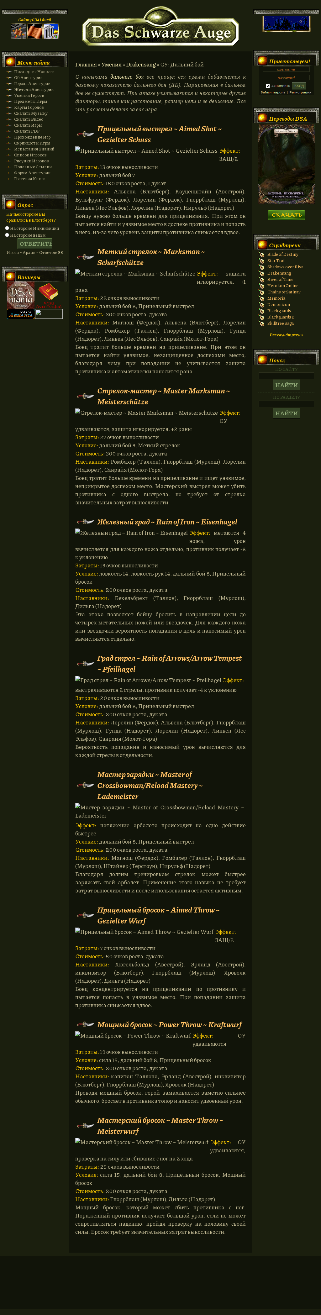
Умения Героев (29, 95)
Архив (29, 252)
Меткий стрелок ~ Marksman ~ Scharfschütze (151, 257)
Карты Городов (29, 107)
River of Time (280, 279)
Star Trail (276, 260)
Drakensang (141, 64)
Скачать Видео (28, 119)
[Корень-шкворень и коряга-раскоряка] (286, 202)
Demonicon (278, 304)
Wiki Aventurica (49, 295)
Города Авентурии (32, 83)
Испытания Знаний (34, 149)
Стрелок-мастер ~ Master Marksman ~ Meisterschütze (163, 396)
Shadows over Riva (285, 267)
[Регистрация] (35, 37)
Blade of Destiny (282, 254)
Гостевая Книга (29, 178)
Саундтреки (285, 245)
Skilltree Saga (280, 323)
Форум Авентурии (32, 173)
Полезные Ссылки (33, 167)
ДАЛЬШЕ (286, 213)
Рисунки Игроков (31, 161)
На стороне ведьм (28, 235)
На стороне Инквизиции (34, 228)
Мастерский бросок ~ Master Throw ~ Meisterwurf (160, 1125)
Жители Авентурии (34, 89)
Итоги (13, 252)
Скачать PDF (26, 131)
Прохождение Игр (32, 137)
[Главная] (18, 37)
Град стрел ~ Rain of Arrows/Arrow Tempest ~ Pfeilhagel (169, 663)
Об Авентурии (28, 77)
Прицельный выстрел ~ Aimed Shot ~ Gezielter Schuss (159, 134)
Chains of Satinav (284, 292)
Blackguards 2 (280, 317)
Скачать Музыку (31, 113)
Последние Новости (34, 71)
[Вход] (51, 37)
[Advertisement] (160, 1289)
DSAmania (20, 295)
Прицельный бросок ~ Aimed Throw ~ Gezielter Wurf (158, 915)
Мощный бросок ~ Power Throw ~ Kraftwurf (169, 1024)
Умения (111, 64)
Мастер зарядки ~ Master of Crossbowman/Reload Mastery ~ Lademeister (150, 785)
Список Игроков (30, 155)
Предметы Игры (30, 101)
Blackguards (279, 310)
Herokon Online (282, 285)
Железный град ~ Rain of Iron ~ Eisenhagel (167, 521)
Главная (86, 64)
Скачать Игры (28, 125)
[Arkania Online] (20, 317)
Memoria (276, 298)
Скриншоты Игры (32, 143)
